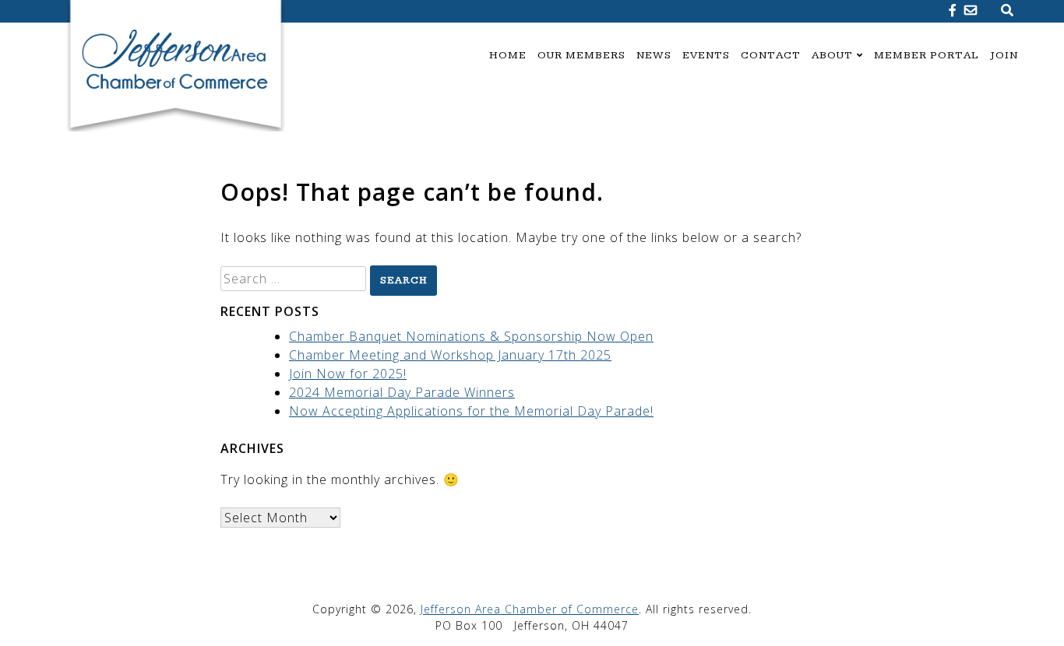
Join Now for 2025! (348, 373)
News (653, 55)
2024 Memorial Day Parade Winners (402, 392)
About (832, 55)
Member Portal (926, 55)
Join (1004, 55)
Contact (771, 55)
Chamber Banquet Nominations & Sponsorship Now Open (471, 336)
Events (706, 55)
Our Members (581, 55)
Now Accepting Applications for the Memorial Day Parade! (471, 411)
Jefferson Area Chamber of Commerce (530, 609)
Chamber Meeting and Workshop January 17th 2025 (450, 354)
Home (508, 55)
